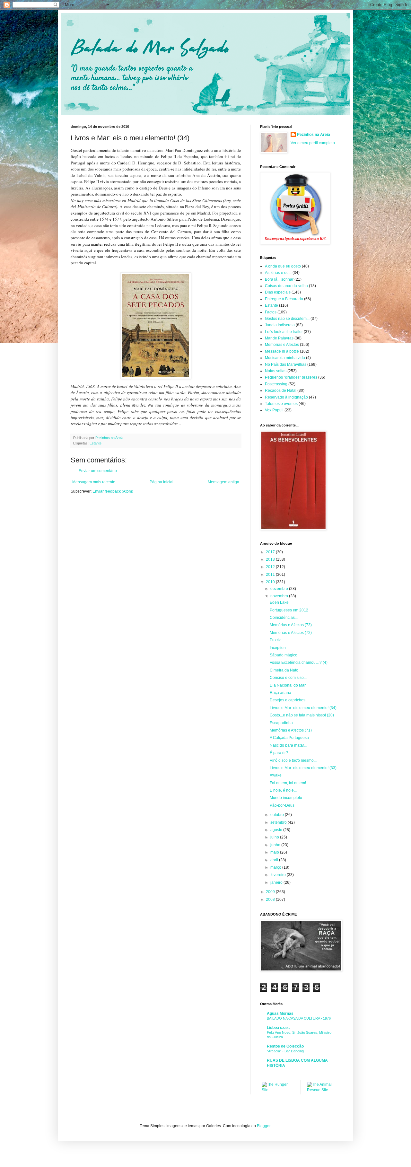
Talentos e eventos (281, 403)
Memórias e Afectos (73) (291, 625)
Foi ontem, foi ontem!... (289, 783)
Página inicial (161, 482)
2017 (271, 552)
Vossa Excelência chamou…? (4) (299, 662)
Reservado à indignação (286, 397)
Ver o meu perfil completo (313, 143)
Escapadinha (281, 723)
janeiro (277, 882)
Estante (95, 443)
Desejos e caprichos (287, 700)
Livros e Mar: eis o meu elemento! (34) (303, 708)
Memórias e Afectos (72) (291, 632)
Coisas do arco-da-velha (286, 286)
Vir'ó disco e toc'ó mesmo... (293, 760)
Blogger (263, 1126)
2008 (271, 899)
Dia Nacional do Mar (288, 685)
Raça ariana (280, 692)
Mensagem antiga (223, 482)
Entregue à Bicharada (284, 299)
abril (274, 860)
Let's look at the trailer (284, 331)
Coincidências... (284, 617)
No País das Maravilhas (285, 364)
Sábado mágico (283, 655)
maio (275, 852)
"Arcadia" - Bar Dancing (285, 1051)
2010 (271, 582)
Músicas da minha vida (285, 357)
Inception (278, 647)
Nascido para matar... (288, 745)
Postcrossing (276, 384)
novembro (279, 596)
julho (275, 837)
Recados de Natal (280, 390)
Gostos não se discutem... (287, 318)
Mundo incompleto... (287, 797)
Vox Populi (274, 410)
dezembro (279, 588)
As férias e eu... (278, 272)
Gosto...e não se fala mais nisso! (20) (302, 715)
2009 (271, 892)
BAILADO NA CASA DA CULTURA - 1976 (299, 1018)
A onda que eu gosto (283, 266)
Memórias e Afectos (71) (291, 730)
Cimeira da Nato (284, 670)
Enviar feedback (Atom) (112, 491)
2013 (271, 559)
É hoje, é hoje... (283, 790)
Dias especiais (278, 292)
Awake (276, 775)
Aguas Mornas (280, 1013)
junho (275, 845)
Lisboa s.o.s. (278, 1027)
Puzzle (276, 640)
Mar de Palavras (279, 338)
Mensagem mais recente (93, 482)
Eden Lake (279, 602)
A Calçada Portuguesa (289, 737)
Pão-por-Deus (282, 805)
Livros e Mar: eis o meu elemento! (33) (303, 768)
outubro (277, 814)
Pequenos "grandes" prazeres (291, 377)
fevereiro (278, 875)
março (276, 867)
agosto (276, 830)
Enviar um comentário (98, 471)
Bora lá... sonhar (279, 279)
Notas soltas (275, 371)
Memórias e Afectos (282, 344)
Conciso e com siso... (288, 677)
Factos (270, 312)
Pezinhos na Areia (313, 134)
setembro (279, 822)
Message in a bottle (282, 351)
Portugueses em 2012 (289, 610)
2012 (271, 567)
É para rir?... (280, 752)
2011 (271, 574)
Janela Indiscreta (280, 325)
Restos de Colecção (285, 1046)
